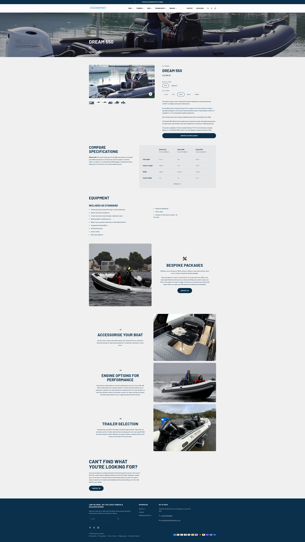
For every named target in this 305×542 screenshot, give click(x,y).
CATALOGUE (200, 8)
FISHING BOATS (160, 8)
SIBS (148, 8)
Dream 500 (180, 149)
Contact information (134, 536)
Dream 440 (162, 149)
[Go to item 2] (97, 102)
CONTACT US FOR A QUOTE (189, 136)
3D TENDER (165, 66)
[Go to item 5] (116, 102)
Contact (141, 512)
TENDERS (139, 8)
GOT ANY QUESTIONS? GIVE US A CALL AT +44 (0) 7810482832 (152, 2)
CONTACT (190, 8)
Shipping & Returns (145, 515)
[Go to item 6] (123, 102)
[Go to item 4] (110, 102)
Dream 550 (199, 149)
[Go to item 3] (104, 102)
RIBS (130, 8)
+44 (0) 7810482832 (166, 516)
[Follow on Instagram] (98, 528)
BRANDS (172, 8)
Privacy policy (102, 536)
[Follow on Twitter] (94, 528)
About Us (142, 509)
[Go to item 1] (91, 102)
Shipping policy (122, 536)
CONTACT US (185, 290)
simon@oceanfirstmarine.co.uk (170, 520)
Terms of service (112, 536)
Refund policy (93, 536)
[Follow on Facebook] (90, 528)
